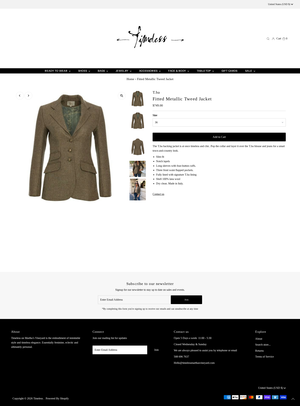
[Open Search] (268, 38)
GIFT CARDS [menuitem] (230, 70)
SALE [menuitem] (249, 70)
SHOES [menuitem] (83, 70)
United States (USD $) (279, 4)
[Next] (28, 96)
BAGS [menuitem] (102, 70)
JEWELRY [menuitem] (122, 70)
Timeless (38, 398)
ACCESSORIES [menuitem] (148, 70)
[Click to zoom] (122, 96)
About (258, 338)
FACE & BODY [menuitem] (177, 70)
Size (155, 115)
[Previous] (20, 96)
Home (130, 79)
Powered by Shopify (57, 398)
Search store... (263, 344)
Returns (259, 350)
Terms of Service (264, 356)
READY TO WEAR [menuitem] (56, 70)
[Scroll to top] (293, 399)
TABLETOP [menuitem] (204, 70)
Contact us (158, 194)
